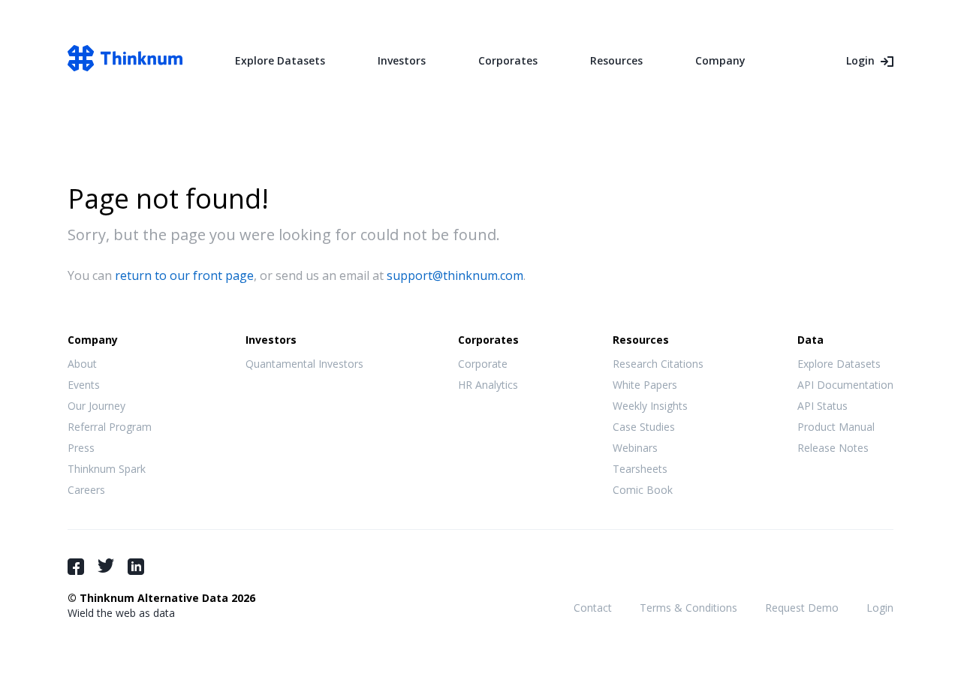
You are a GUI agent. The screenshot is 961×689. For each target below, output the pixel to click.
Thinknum (125, 58)
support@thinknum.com (455, 275)
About (82, 364)
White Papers (645, 385)
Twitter (106, 565)
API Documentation (845, 385)
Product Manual (836, 427)
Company (720, 60)
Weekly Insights (650, 406)
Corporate (483, 364)
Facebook (76, 566)
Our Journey (96, 406)
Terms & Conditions (688, 607)
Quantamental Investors (304, 364)
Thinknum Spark (107, 469)
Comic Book (643, 490)
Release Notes (833, 448)
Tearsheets (640, 469)
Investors (402, 60)
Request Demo (802, 607)
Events (84, 385)
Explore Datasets (280, 60)
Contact (593, 607)
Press (81, 448)
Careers (86, 490)
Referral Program (110, 427)
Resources (616, 60)
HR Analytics (488, 385)
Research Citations (658, 364)
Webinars (635, 448)
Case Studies (644, 427)
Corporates (508, 60)
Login (860, 60)
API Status (822, 406)
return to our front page (184, 275)
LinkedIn (136, 566)
